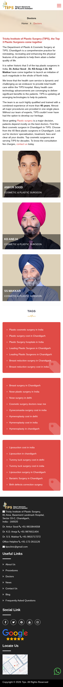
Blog (8, 594)
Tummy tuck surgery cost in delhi (26, 459)
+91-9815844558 (31, 526)
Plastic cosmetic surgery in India (26, 329)
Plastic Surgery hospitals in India (26, 342)
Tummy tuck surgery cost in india (26, 466)
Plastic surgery (25, 120)
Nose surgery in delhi (20, 397)
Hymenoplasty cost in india (23, 422)
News (8, 582)
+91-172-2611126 (30, 541)
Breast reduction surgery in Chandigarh (30, 360)
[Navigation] (59, 5)
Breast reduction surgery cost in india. (29, 366)
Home (25, 23)
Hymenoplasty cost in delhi (23, 416)
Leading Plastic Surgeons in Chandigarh (30, 354)
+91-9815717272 (31, 536)
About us (10, 564)
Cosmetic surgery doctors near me (27, 404)
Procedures (12, 570)
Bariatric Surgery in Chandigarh (26, 478)
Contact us (11, 588)
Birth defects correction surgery (26, 484)
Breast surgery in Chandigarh (24, 385)
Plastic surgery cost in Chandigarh (27, 335)
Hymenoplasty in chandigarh (24, 428)
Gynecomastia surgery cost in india (28, 410)
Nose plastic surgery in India (24, 391)
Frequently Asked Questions (20, 600)
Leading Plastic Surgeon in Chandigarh (30, 348)
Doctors (10, 576)
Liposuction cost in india (22, 447)
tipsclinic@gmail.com (17, 546)
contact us (21, 144)
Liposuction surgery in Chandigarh (27, 472)
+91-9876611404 (29, 531)
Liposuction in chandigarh (22, 453)
